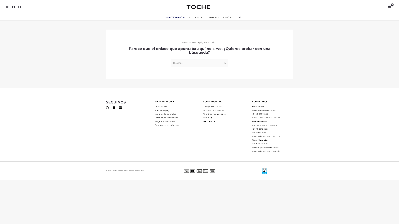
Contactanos (161, 107)
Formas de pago (162, 110)
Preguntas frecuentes (165, 121)
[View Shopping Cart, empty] (390, 7)
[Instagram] (7, 7)
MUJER (213, 17)
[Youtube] (120, 107)
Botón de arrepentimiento (167, 125)
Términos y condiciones (214, 114)
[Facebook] (13, 7)
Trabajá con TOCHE (212, 107)
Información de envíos (165, 114)
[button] (239, 17)
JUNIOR (227, 17)
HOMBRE (198, 17)
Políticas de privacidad (213, 110)
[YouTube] (19, 7)
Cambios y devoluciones (166, 118)
